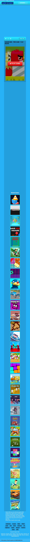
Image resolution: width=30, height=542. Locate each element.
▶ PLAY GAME (15, 63)
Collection (20, 525)
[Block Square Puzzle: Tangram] (15, 220)
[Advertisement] (15, 21)
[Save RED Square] (15, 231)
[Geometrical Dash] (15, 505)
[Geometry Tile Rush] (15, 305)
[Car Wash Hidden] (15, 431)
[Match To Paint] (15, 452)
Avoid (7, 525)
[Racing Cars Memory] (15, 399)
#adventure (8, 523)
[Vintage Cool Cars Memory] (15, 294)
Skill (17, 529)
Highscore (7, 527)
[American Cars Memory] (15, 494)
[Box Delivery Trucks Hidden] (15, 378)
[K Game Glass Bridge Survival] (15, 347)
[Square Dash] (15, 273)
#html (19, 523)
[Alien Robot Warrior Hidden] (15, 410)
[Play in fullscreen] (10, 38)
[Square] (15, 263)
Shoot (13, 529)
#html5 (23, 523)
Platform (23, 527)
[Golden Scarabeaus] (15, 473)
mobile (12, 527)
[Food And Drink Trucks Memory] (15, 315)
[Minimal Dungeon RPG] (15, 421)
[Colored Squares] (15, 241)
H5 (24, 525)
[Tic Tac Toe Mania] (15, 442)
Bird (11, 525)
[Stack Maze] (15, 484)
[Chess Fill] (15, 389)
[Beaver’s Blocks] (15, 326)
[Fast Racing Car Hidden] (15, 336)
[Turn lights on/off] (8, 38)
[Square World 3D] (15, 252)
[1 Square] (15, 210)
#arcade (14, 523)
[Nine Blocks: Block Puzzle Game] (15, 368)
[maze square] (15, 199)
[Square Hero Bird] (15, 284)
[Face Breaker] (15, 463)
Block (14, 525)
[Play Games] (7, 4)
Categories (22, 2)
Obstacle (18, 527)
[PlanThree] (15, 357)
